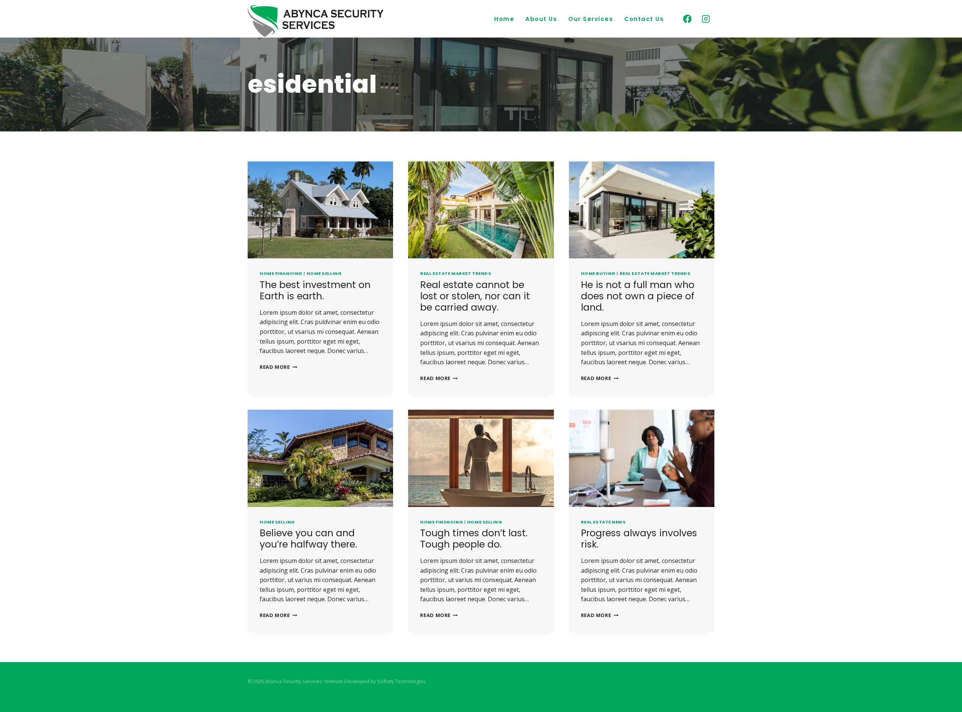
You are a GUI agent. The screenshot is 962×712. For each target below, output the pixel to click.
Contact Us (644, 19)
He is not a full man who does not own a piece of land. (637, 296)
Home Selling (324, 273)
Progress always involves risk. (639, 538)
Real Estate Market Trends (455, 273)
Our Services (590, 19)
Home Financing (281, 273)
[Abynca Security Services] (316, 21)
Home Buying (598, 273)
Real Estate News (603, 522)
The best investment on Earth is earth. (315, 290)
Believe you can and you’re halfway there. (308, 538)
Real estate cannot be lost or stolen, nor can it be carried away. (475, 296)
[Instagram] (705, 19)
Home (504, 19)
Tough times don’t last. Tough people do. (474, 538)
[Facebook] (687, 19)
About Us (541, 19)
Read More (278, 367)
